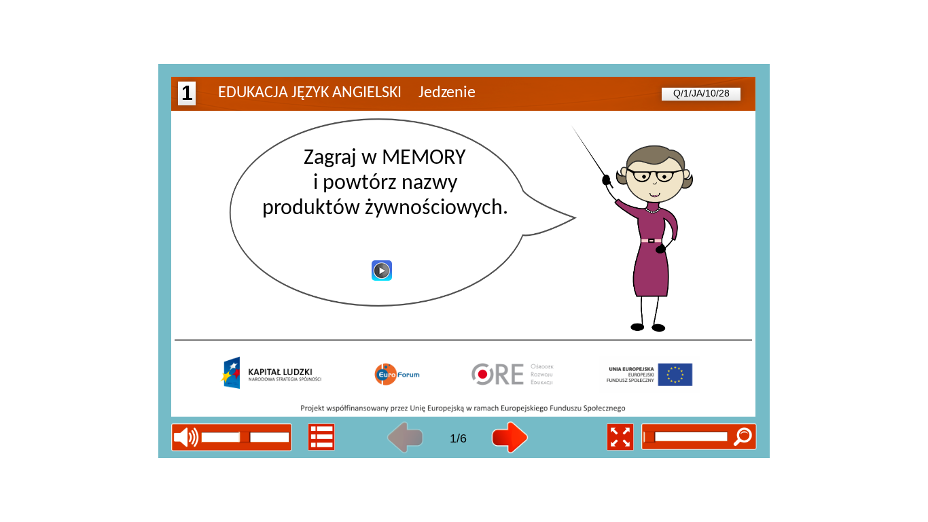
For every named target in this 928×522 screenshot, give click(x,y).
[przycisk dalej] (510, 438)
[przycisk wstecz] (405, 438)
